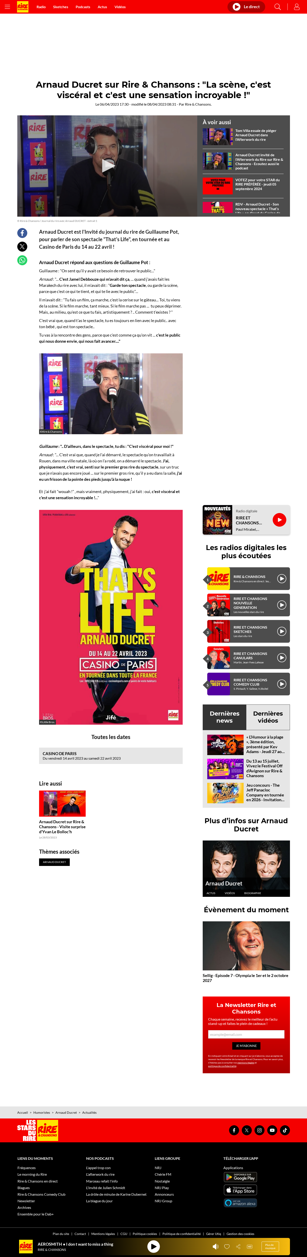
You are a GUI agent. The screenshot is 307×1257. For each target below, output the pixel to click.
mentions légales (245, 1062)
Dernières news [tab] (225, 717)
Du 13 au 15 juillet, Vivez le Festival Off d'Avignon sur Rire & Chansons (264, 768)
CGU (123, 1234)
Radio (41, 7)
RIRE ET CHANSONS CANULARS (250, 655)
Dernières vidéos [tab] (268, 717)
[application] (107, 166)
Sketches (60, 7)
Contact (80, 1234)
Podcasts (83, 7)
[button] (107, 166)
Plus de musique (270, 1246)
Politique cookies (145, 1234)
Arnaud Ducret (223, 883)
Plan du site (61, 1234)
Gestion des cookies (240, 1234)
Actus (102, 7)
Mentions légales (103, 1234)
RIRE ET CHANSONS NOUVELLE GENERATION (250, 602)
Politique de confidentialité (181, 1234)
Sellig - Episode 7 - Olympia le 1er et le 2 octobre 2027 (245, 978)
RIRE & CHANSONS (249, 576)
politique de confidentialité (222, 1066)
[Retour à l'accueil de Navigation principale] (22, 6)
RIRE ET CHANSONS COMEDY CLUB (250, 682)
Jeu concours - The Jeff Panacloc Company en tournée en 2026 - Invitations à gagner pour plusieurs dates (265, 797)
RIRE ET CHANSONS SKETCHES (250, 629)
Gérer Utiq (213, 1234)
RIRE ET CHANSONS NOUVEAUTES (249, 520)
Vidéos (120, 7)
